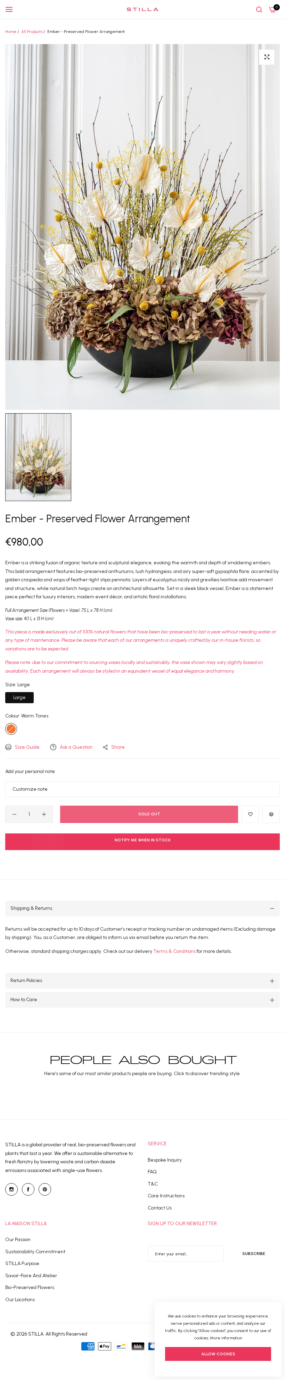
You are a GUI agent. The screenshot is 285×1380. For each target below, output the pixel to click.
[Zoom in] (267, 57)
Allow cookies (218, 1354)
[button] (250, 814)
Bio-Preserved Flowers (29, 1287)
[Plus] (44, 814)
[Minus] (14, 814)
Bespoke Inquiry (165, 1160)
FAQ (152, 1172)
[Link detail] (11, 1189)
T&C (153, 1184)
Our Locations (20, 1300)
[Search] (259, 9)
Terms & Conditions (175, 951)
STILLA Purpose (22, 1263)
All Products (31, 31)
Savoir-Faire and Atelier (31, 1276)
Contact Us (160, 1208)
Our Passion (18, 1239)
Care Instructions (166, 1196)
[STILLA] (142, 9)
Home (10, 31)
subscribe (253, 1253)
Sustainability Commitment (35, 1252)
